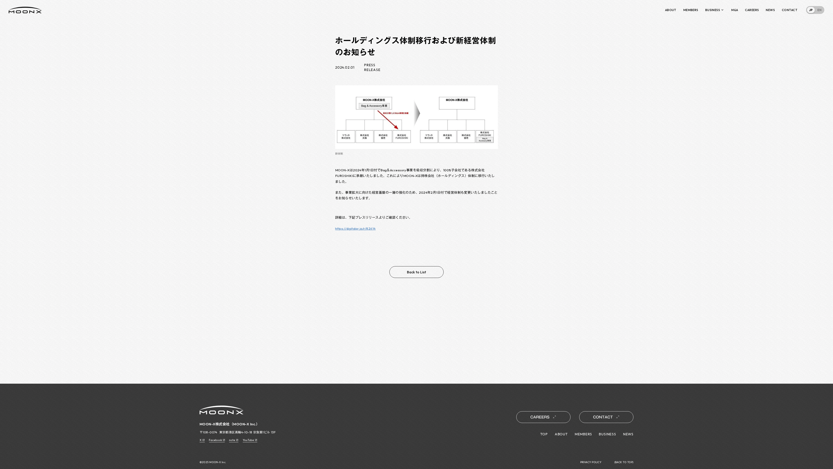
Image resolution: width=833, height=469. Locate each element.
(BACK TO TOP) (623, 462)
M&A (734, 10)
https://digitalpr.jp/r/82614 (355, 228)
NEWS (770, 10)
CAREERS (752, 10)
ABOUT (670, 10)
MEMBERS (690, 10)
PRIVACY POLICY (590, 462)
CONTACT (789, 10)
